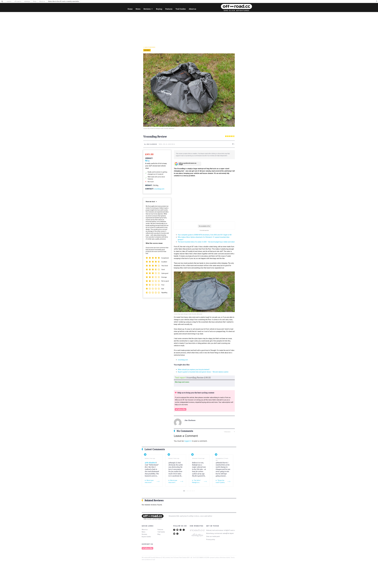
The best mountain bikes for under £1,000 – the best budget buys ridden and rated (206, 242)
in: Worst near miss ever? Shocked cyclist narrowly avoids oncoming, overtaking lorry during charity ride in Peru (150, 482)
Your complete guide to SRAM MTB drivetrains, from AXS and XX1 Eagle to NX (205, 235)
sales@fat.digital (228, 533)
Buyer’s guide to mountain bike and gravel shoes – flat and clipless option (203, 372)
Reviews (144, 534)
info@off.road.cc (229, 530)
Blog (159, 534)
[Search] (2, 1)
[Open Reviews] (152, 9)
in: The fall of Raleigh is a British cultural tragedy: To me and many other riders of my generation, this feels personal (197, 482)
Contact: (149, 189)
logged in (188, 441)
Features (160, 529)
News (143, 532)
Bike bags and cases (182, 382)
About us (145, 529)
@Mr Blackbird (150, 463)
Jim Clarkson (189, 420)
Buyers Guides (146, 536)
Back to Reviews (150, 47)
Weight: (148, 185)
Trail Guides (161, 532)
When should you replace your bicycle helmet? (194, 369)
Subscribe (181, 409)
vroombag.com (159, 189)
